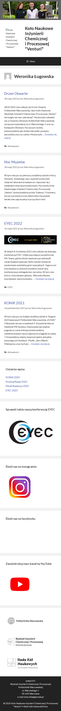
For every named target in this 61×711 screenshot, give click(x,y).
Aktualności (13, 146)
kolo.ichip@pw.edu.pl (34, 697)
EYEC (10, 287)
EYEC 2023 (12, 390)
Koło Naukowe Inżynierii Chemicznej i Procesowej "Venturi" (39, 38)
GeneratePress (40, 706)
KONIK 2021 (14, 303)
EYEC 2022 (13, 223)
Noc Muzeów (14, 162)
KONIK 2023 (13, 377)
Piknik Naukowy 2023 (17, 386)
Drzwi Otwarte (16, 93)
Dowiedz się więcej (44, 278)
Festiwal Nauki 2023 (16, 381)
